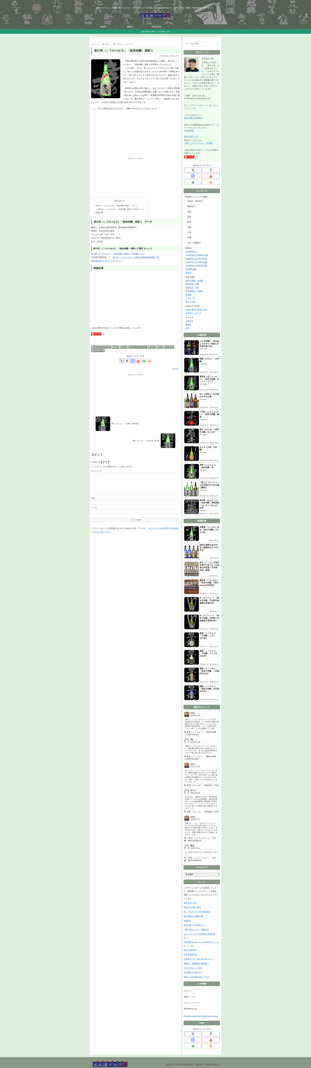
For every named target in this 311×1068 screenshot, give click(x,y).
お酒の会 (189, 321)
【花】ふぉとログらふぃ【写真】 (198, 143)
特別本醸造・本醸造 (194, 291)
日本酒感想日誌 (190, 954)
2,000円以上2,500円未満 (196, 266)
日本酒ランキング (193, 313)
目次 (116, 201)
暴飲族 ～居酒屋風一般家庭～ (196, 963)
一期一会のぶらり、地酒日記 (196, 930)
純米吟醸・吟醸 (99, 350)
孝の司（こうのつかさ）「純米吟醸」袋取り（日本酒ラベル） (118, 254)
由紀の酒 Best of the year (196, 310)
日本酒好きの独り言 (192, 972)
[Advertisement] (135, 137)
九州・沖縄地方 (194, 243)
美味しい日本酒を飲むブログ (196, 977)
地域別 (124, 347)
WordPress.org (190, 1009)
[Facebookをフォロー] (127, 361)
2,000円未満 (191, 269)
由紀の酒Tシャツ (191, 136)
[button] (217, 43)
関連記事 (99, 213)
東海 (160, 347)
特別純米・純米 (192, 288)
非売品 (188, 273)
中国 (189, 232)
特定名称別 (169, 347)
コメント (96, 471)
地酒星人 (187, 921)
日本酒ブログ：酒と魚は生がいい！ (199, 959)
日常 (187, 328)
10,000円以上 (191, 252)
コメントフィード (192, 1003)
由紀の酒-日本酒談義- (193, 118)
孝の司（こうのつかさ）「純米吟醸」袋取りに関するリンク (121, 209)
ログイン (188, 991)
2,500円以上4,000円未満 (102, 347)
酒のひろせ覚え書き (192, 907)
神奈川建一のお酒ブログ (194, 925)
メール (94, 508)
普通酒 (188, 295)
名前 (93, 498)
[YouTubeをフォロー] (138, 361)
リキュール (190, 298)
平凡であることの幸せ (193, 968)
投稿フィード (190, 997)
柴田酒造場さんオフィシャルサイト (106, 261)
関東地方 (191, 206)
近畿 (189, 227)
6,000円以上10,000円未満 (197, 255)
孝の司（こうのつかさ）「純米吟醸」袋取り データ (116, 206)
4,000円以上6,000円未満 (196, 259)
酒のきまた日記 (190, 903)
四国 (189, 238)
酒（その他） (191, 302)
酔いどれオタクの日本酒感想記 (197, 912)
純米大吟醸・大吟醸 (194, 281)
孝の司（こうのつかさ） (139, 347)
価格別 (116, 347)
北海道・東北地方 (195, 201)
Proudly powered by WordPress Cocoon (201, 1016)
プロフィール (190, 108)
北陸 (189, 217)
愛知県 (153, 347)
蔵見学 (188, 325)
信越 (189, 212)
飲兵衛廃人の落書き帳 (193, 916)
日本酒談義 (189, 131)
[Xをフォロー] (121, 361)
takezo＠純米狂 (190, 950)
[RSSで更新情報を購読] (149, 361)
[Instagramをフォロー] (132, 361)
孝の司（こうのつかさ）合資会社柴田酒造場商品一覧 (135, 257)
